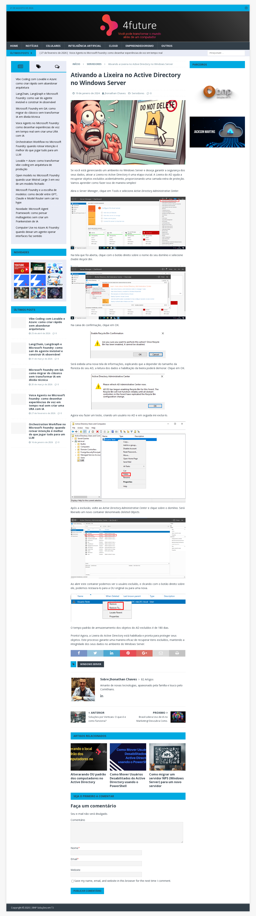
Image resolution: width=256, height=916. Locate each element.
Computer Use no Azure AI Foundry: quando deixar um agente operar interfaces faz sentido (37, 232)
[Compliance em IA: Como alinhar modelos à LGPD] (21, 293)
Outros (166, 46)
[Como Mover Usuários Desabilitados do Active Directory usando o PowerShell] (128, 757)
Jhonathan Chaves (115, 93)
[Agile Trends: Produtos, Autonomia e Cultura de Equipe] (38, 280)
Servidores (138, 93)
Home (14, 46)
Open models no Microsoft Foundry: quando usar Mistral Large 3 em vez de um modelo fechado (38, 179)
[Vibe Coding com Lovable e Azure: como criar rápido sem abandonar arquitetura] (18, 322)
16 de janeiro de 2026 (42, 442)
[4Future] (128, 40)
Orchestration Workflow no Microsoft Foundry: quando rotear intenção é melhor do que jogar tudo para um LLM (47, 431)
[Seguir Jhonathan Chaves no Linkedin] (101, 696)
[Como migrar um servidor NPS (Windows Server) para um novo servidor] (167, 757)
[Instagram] (246, 8)
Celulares (53, 46)
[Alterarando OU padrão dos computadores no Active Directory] (89, 757)
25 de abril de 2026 (40, 333)
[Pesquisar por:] (226, 53)
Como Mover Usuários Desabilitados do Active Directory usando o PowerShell (127, 780)
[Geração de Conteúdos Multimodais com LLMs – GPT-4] (38, 293)
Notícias (32, 46)
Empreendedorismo (140, 46)
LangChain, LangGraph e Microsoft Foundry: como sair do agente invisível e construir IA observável (37, 98)
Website (75, 870)
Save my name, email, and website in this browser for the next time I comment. (122, 880)
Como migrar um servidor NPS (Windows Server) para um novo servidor (166, 780)
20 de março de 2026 (41, 384)
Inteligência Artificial (84, 46)
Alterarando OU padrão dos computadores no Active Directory (88, 778)
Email (74, 859)
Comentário (78, 820)
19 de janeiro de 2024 (88, 93)
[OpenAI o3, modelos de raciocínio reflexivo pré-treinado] (54, 293)
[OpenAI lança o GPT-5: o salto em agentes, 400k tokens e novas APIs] (54, 268)
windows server (90, 664)
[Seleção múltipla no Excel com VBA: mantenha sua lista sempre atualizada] (38, 268)
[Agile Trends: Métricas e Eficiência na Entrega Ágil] (54, 280)
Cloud (113, 46)
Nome (74, 848)
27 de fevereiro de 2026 (43, 413)
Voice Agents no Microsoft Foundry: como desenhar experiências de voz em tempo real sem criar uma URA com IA (47, 402)
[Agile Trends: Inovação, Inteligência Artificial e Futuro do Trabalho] (21, 280)
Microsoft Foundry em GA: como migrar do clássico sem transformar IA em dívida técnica (37, 113)
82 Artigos (147, 679)
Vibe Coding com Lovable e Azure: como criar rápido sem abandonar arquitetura (36, 83)
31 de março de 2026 (41, 358)
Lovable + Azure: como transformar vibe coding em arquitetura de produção (37, 165)
